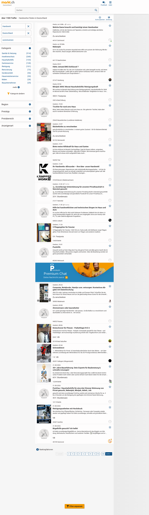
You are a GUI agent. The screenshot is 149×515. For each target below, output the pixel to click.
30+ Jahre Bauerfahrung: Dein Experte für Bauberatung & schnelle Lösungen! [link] (77, 369)
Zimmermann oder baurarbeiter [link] (66, 308)
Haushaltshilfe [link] (16, 60)
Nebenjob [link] (57, 47)
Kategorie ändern (17, 93)
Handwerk (7, 26)
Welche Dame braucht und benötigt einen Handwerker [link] (75, 27)
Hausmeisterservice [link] (16, 76)
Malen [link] (16, 79)
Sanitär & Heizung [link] (16, 53)
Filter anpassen (75, 506)
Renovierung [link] (16, 70)
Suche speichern (100, 19)
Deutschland (8, 33)
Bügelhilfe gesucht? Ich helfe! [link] (65, 428)
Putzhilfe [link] (56, 247)
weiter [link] (108, 454)
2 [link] (68, 454)
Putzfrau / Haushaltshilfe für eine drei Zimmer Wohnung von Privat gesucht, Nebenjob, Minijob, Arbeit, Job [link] (78, 389)
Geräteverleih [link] (16, 73)
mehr (15, 87)
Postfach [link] (104, 5)
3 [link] (72, 454)
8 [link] (90, 454)
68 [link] (103, 454)
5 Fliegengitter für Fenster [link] (64, 227)
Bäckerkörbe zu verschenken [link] (65, 126)
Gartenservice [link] (16, 63)
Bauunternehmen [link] (16, 83)
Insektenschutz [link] (16, 56)
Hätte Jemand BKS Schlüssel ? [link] (66, 67)
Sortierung (109, 19)
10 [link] (98, 454)
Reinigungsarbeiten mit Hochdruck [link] (67, 408)
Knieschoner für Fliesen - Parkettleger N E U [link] (71, 328)
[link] (8, 2)
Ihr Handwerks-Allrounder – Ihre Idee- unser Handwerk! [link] (76, 166)
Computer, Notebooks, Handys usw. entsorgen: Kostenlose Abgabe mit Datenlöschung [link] (79, 288)
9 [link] (94, 454)
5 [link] (79, 454)
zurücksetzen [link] (8, 40)
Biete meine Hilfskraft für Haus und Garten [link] (71, 146)
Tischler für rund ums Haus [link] (64, 107)
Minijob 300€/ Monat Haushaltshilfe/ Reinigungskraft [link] (75, 87)
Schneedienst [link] (58, 348)
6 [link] (83, 454)
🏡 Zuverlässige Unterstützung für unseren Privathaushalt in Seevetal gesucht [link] (78, 188)
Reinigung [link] (16, 66)
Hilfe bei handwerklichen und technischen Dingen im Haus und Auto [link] (79, 208)
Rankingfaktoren (46, 449)
